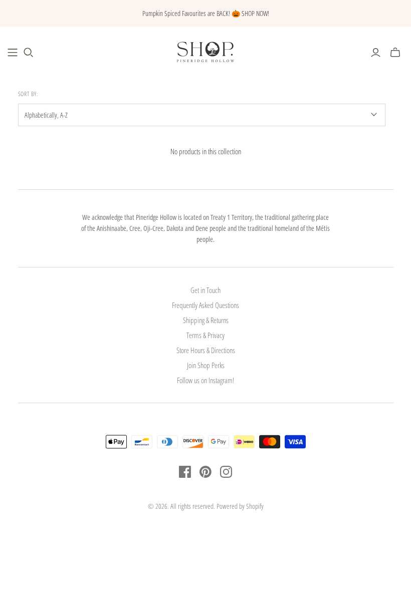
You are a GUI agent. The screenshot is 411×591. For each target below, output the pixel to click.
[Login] (375, 52)
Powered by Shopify (240, 506)
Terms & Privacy (205, 335)
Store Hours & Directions (205, 350)
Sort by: (28, 94)
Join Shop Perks (206, 365)
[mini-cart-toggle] (395, 52)
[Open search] (29, 53)
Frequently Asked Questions (205, 305)
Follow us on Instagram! (205, 380)
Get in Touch (205, 290)
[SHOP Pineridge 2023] (13, 53)
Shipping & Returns (206, 320)
